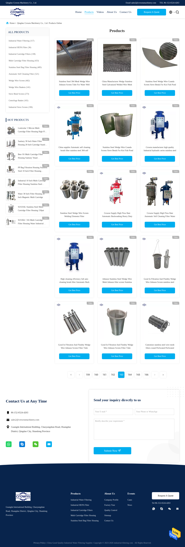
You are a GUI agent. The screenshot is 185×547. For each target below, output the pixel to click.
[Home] (17, 12)
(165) (18, 100)
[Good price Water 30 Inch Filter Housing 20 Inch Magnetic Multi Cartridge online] (11, 195)
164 (130, 374)
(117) (21, 41)
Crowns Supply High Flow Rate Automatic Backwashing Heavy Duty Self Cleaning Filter (117, 216)
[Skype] (26, 446)
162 (113, 374)
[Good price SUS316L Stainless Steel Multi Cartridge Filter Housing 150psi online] (11, 209)
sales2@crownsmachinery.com (25, 420)
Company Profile (111, 500)
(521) (24, 74)
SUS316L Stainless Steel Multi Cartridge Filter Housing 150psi (31, 208)
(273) (19, 94)
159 (88, 374)
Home (78, 12)
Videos (100, 12)
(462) (19, 81)
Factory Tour (109, 505)
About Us (112, 12)
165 (138, 374)
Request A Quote (151, 12)
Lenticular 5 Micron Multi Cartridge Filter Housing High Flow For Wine (32, 130)
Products (89, 12)
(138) (22, 54)
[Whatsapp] (12, 446)
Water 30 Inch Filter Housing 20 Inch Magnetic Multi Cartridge (31, 195)
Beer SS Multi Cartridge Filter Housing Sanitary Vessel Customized (30, 156)
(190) (21, 107)
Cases (129, 500)
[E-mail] (52, 446)
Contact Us (125, 12)
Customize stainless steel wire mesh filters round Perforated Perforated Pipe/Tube (159, 348)
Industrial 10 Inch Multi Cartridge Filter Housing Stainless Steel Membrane (32, 183)
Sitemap (107, 515)
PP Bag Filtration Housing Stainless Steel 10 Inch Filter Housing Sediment (32, 169)
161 (105, 374)
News (129, 505)
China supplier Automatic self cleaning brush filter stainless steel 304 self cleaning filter (74, 150)
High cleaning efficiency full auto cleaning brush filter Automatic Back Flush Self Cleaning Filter (74, 282)
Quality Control (110, 510)
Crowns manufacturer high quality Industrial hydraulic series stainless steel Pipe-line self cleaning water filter (160, 150)
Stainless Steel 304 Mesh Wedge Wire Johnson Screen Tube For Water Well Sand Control (74, 84)
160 (96, 374)
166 (146, 374)
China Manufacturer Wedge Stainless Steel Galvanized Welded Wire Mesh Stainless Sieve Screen (117, 84)
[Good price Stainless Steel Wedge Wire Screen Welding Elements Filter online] (74, 189)
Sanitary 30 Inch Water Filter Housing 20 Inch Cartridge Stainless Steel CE (32, 143)
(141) (19, 87)
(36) (20, 47)
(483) (25, 67)
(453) (24, 61)
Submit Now (111, 450)
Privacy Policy (40, 543)
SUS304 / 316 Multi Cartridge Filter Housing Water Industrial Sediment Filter (31, 222)
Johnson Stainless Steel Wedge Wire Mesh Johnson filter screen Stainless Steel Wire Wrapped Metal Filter (117, 282)
